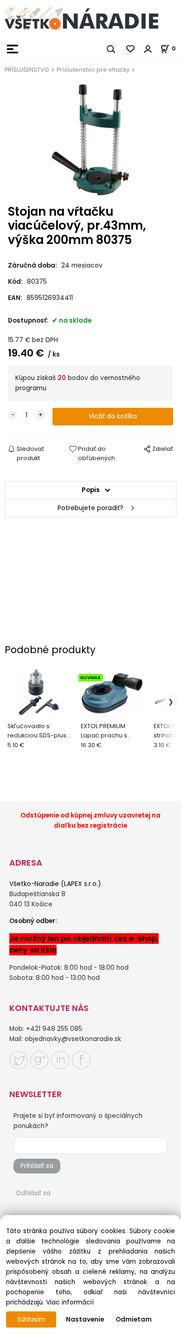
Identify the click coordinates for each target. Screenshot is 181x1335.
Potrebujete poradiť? (90, 508)
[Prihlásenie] (148, 49)
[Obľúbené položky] (131, 49)
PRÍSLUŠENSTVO (27, 70)
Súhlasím (31, 1319)
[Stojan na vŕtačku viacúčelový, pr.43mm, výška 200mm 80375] (90, 140)
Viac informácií (70, 1302)
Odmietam (134, 1319)
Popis (91, 490)
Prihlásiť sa (36, 1165)
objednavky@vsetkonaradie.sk (73, 1039)
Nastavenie (85, 1319)
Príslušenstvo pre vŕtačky (93, 70)
